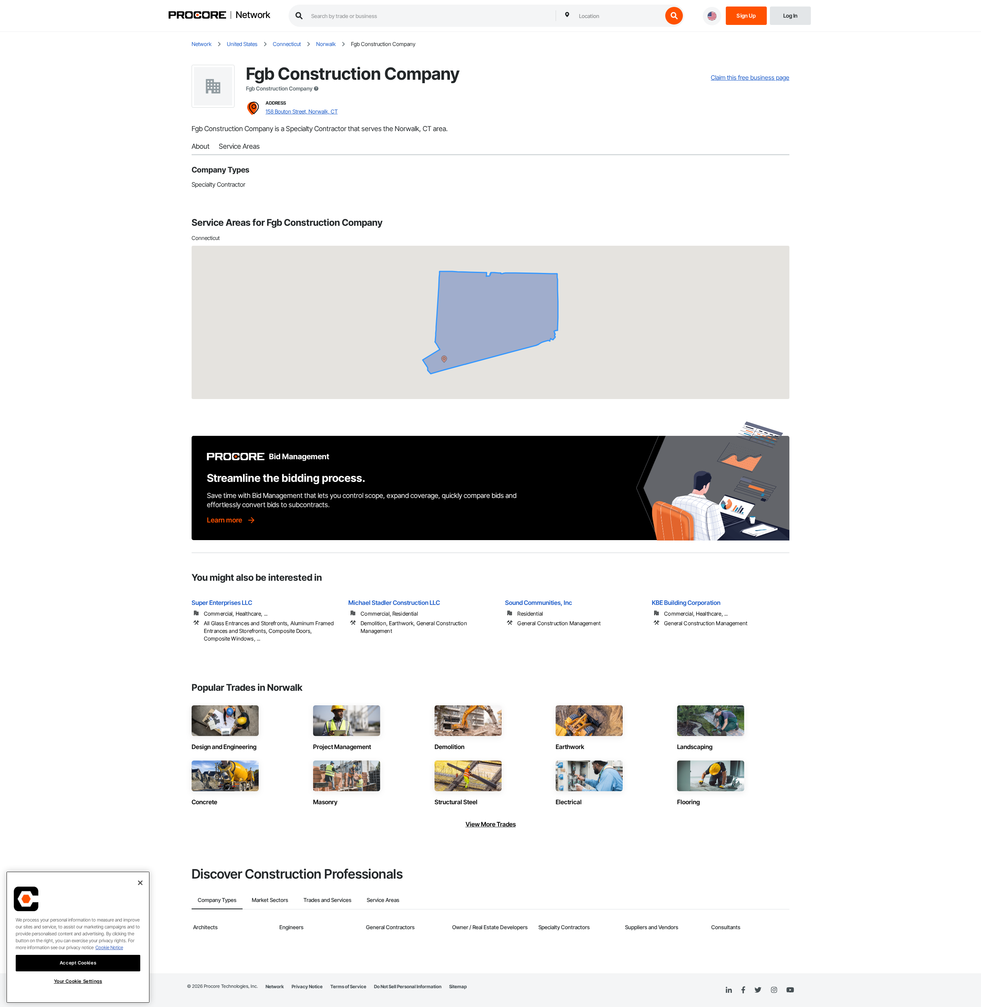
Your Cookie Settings (78, 981)
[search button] (674, 16)
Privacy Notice (307, 986)
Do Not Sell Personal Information (407, 986)
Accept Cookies (78, 963)
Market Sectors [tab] (270, 900)
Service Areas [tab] (383, 900)
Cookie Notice (109, 947)
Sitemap (458, 986)
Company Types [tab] (217, 900)
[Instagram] (774, 990)
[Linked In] (729, 990)
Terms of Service (348, 986)
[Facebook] (743, 990)
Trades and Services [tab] (327, 900)
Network (253, 15)
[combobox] (619, 16)
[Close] (140, 882)
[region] (78, 937)
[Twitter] (758, 990)
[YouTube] (790, 990)
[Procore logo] (197, 16)
